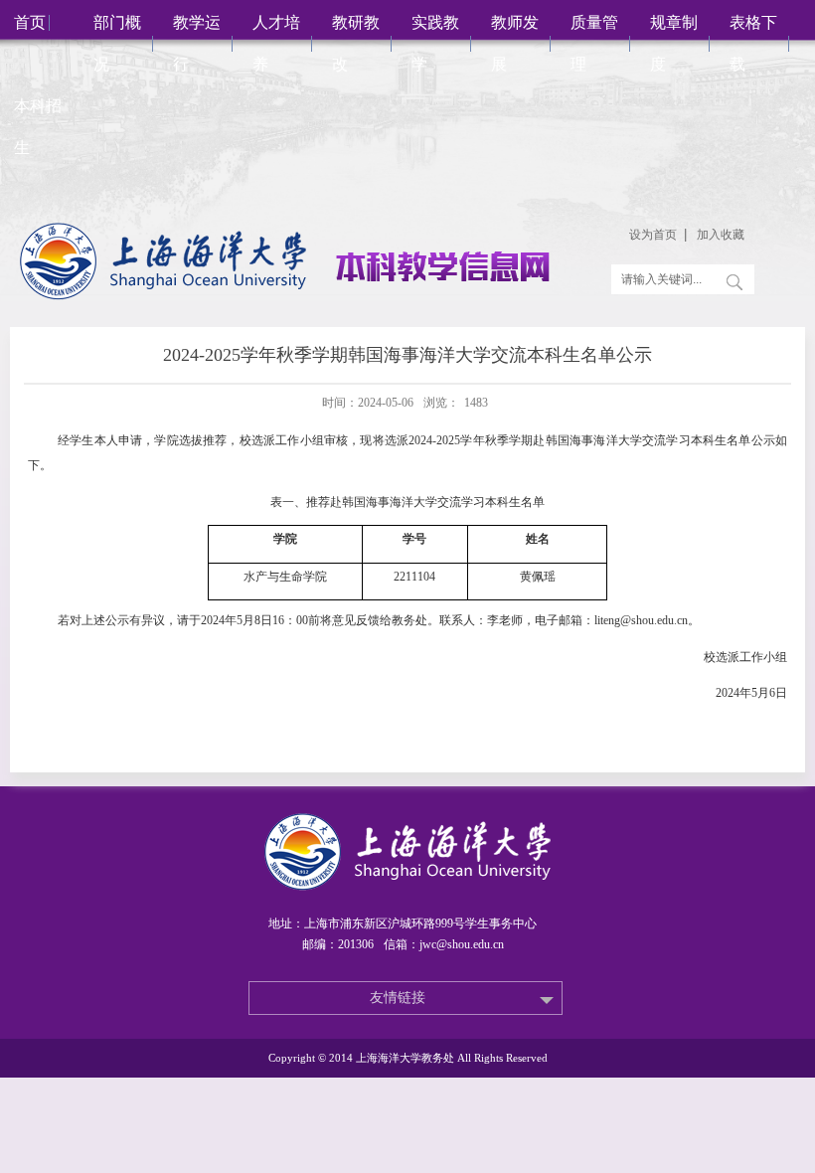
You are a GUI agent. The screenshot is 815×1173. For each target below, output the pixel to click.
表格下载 (753, 43)
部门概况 (117, 43)
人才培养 (276, 43)
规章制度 (674, 43)
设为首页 (653, 235)
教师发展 (515, 43)
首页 (30, 22)
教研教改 (356, 43)
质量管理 (594, 43)
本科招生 (38, 126)
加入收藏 (720, 235)
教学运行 (197, 43)
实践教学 (435, 43)
